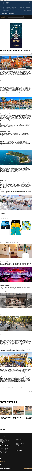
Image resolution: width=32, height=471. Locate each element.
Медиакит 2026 (2, 461)
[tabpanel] (16, 103)
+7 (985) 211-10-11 (19, 445)
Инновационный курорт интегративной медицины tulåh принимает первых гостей (18, 417)
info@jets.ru (2, 459)
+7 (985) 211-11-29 (19, 450)
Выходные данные (3, 464)
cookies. (10, 468)
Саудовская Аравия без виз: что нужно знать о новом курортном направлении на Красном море (6, 417)
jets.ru (1, 458)
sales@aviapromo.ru (3, 444)
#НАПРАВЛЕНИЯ (2, 394)
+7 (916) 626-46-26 (3, 442)
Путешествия (3, 424)
